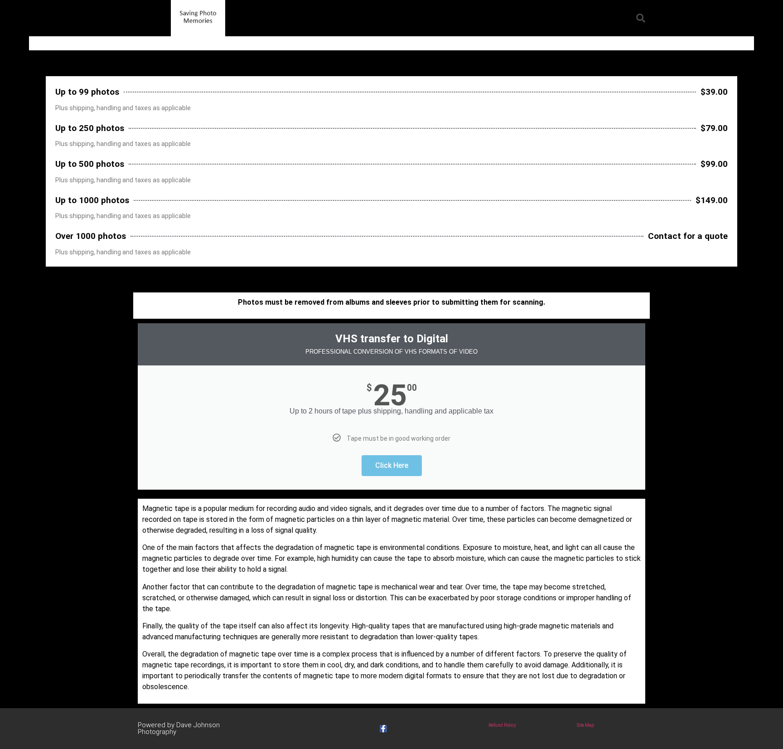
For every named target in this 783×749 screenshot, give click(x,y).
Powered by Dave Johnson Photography (179, 728)
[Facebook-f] (383, 728)
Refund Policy (502, 725)
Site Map (585, 725)
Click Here (391, 465)
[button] (641, 18)
